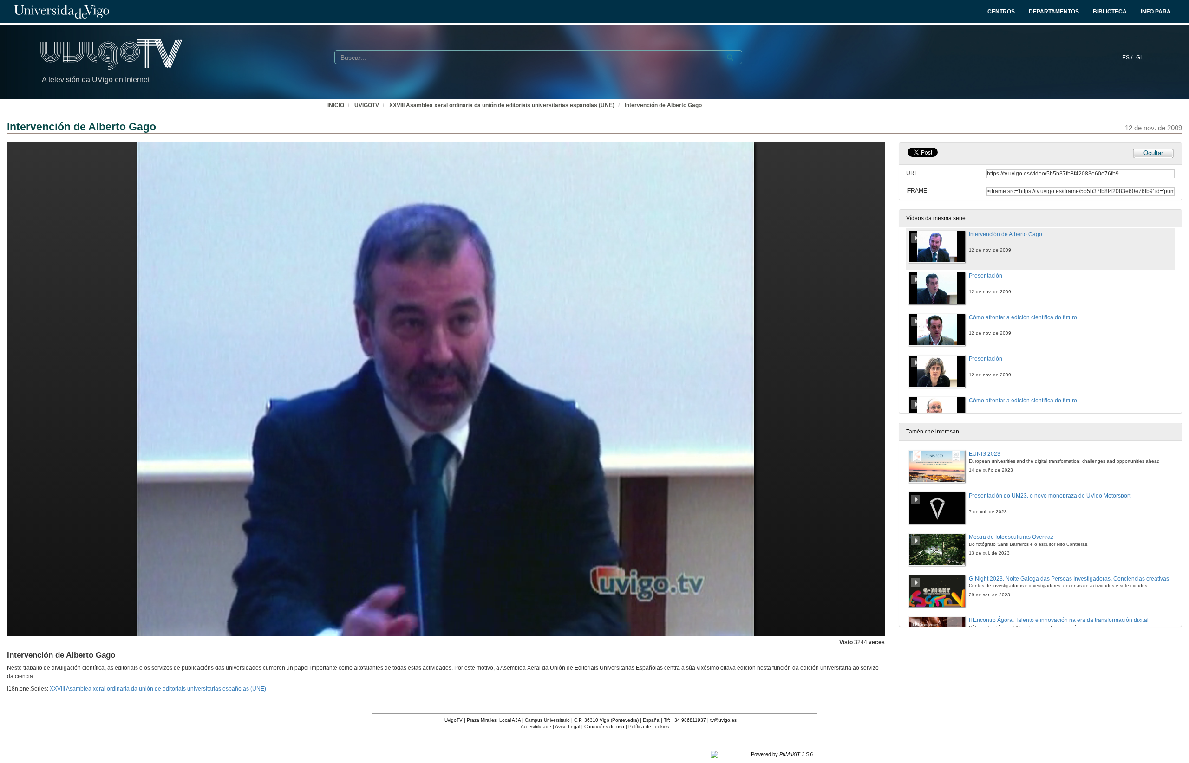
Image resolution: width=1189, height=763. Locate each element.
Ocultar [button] (1153, 152)
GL (1139, 57)
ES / (1128, 57)
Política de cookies (648, 726)
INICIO (335, 105)
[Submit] (730, 57)
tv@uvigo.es (723, 720)
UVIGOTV (366, 105)
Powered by (782, 754)
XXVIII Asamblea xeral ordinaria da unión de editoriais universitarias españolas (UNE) (501, 105)
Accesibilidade (536, 726)
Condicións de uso (604, 726)
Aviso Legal (567, 726)
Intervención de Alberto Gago (663, 105)
